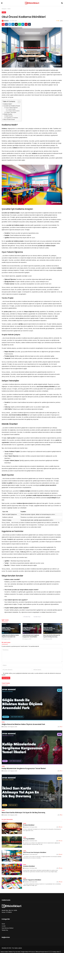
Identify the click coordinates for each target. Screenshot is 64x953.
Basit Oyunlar (9, 116)
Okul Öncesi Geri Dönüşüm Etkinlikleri (34, 852)
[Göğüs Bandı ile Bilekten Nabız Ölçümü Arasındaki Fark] (11, 628)
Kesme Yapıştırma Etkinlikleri (32, 880)
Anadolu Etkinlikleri (29, 866)
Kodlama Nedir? (8, 104)
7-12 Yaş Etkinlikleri (29, 839)
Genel (9, 8)
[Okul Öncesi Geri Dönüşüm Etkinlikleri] (12, 855)
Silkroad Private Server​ (42, 951)
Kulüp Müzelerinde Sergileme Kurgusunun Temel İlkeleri (31, 636)
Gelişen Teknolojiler (11, 112)
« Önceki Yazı (26, 616)
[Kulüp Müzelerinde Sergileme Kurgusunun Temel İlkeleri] (32, 628)
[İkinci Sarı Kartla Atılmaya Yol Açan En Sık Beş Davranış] (52, 628)
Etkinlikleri (6, 20)
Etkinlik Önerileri (8, 114)
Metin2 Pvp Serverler (14, 951)
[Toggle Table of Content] (18, 101)
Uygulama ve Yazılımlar (12, 117)
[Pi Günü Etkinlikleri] (12, 828)
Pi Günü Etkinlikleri (28, 825)
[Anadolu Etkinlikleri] (12, 869)
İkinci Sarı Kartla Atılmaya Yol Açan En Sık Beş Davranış (51, 636)
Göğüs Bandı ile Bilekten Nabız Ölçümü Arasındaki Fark (10, 636)
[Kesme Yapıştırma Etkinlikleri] (12, 883)
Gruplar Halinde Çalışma (13, 110)
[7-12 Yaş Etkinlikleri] (12, 842)
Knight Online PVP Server (28, 951)
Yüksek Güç (5, 930)
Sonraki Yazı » (37, 616)
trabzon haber (4, 951)
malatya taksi (55, 951)
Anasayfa (4, 8)
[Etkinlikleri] (32, 3)
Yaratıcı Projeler (11, 109)
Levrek (3, 926)
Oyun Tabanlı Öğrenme (12, 107)
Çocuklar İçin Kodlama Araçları (12, 106)
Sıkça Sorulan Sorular (9, 119)
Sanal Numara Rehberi (7, 928)
